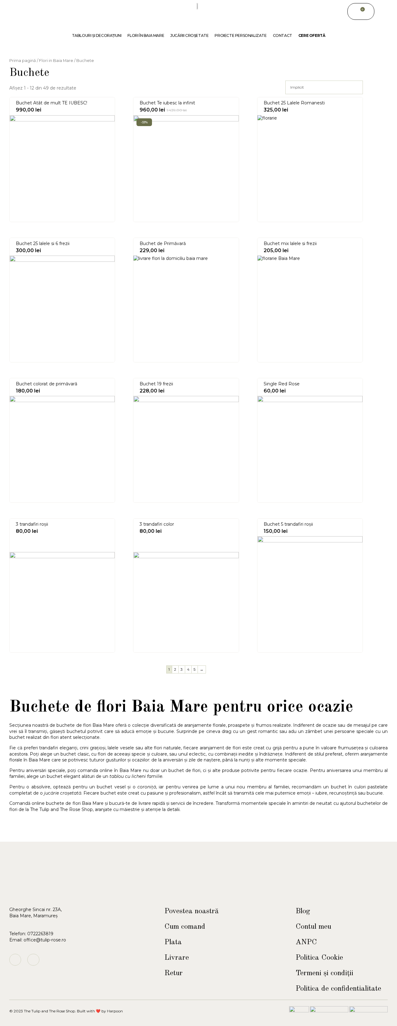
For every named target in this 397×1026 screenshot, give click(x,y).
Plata (173, 942)
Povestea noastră (191, 911)
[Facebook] (33, 960)
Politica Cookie (319, 958)
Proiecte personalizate (240, 35)
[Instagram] (15, 960)
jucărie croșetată (62, 793)
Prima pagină (22, 60)
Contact (282, 35)
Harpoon (115, 1011)
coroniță (146, 787)
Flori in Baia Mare (56, 60)
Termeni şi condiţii (324, 973)
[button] (381, 11)
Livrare (176, 958)
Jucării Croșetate (189, 35)
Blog (303, 911)
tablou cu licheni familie (135, 776)
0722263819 (40, 933)
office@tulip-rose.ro (45, 940)
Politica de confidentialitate (338, 989)
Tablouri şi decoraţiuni (97, 35)
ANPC (306, 942)
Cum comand (184, 927)
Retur (173, 973)
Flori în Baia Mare (145, 35)
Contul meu (313, 927)
